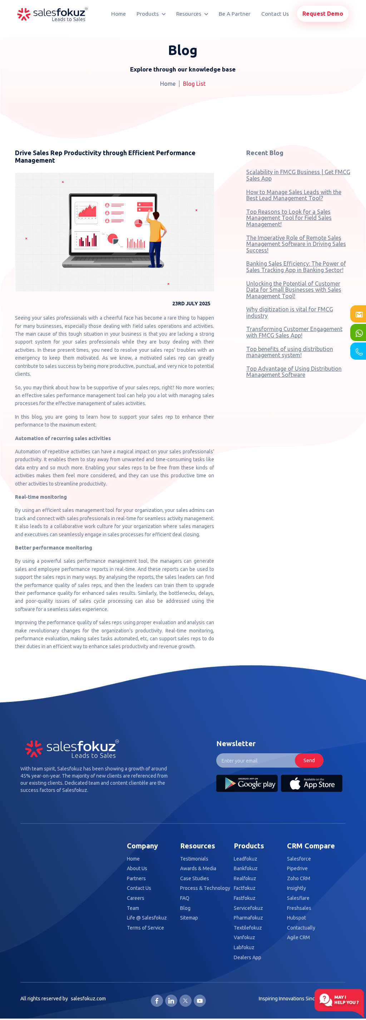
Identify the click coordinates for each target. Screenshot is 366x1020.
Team (133, 908)
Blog (185, 908)
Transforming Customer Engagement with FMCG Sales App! (294, 332)
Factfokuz (245, 888)
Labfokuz (244, 947)
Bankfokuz (246, 868)
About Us (137, 868)
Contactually (301, 928)
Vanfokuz (244, 937)
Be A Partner (235, 14)
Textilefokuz (248, 928)
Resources (189, 14)
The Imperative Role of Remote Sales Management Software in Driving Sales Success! (296, 244)
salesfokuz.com (88, 998)
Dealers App (247, 957)
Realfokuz (245, 878)
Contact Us (275, 14)
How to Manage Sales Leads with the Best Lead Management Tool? (293, 195)
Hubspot (296, 918)
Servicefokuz (248, 908)
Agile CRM (298, 937)
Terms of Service (145, 928)
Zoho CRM (298, 878)
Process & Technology (205, 888)
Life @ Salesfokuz (147, 918)
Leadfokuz (245, 859)
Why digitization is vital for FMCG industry (289, 312)
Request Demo (322, 13)
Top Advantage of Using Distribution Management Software (294, 371)
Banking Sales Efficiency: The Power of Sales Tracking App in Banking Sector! (296, 266)
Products (148, 14)
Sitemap (189, 918)
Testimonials (194, 859)
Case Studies (194, 878)
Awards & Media (198, 868)
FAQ (184, 898)
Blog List (194, 83)
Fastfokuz (245, 898)
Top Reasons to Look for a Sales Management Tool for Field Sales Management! (289, 217)
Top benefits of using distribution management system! (289, 352)
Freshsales (299, 908)
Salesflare (298, 898)
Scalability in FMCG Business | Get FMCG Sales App (298, 175)
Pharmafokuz (248, 918)
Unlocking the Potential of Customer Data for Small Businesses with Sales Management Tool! (293, 289)
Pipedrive (297, 868)
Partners (136, 878)
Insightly (296, 888)
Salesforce (299, 859)
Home (118, 14)
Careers (135, 898)
